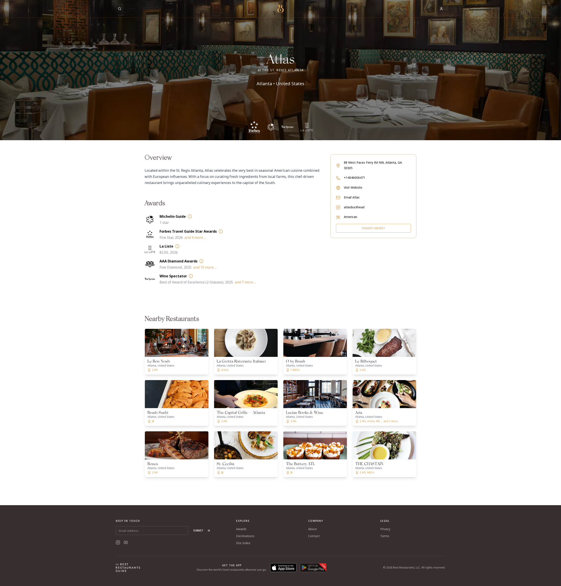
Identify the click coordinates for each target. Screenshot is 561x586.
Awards (241, 529)
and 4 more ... (195, 237)
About (312, 529)
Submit (198, 530)
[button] (280, 70)
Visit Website (353, 187)
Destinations (245, 536)
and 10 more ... (205, 267)
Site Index (243, 543)
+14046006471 (354, 177)
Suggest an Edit (373, 228)
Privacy (385, 529)
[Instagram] (118, 542)
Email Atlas (352, 197)
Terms (384, 536)
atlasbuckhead (354, 207)
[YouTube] (126, 542)
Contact (314, 536)
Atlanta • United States (280, 84)
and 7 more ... (245, 282)
